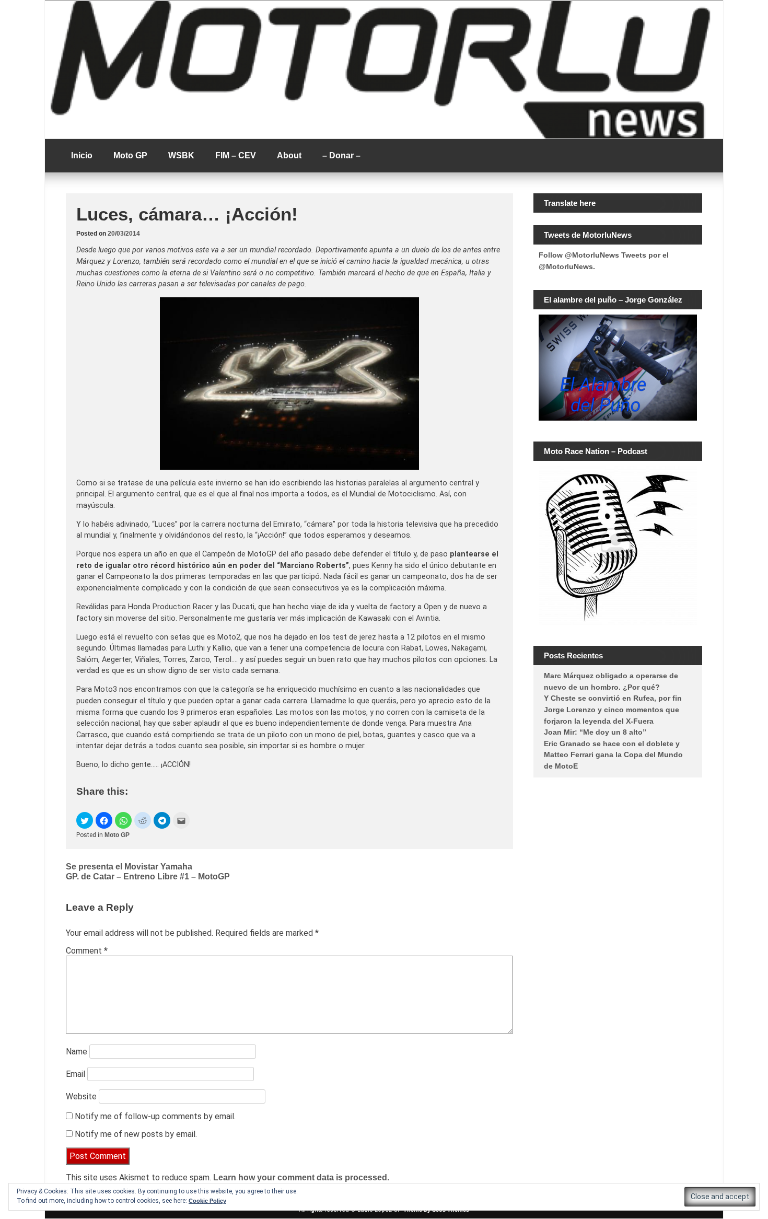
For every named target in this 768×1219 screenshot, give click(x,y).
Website (81, 1096)
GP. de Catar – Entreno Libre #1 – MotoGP (148, 876)
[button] (84, 820)
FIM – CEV (235, 155)
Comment (87, 951)
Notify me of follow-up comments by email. (155, 1116)
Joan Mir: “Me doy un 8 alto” (595, 732)
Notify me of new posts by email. (136, 1134)
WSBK (181, 155)
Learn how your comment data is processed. (301, 1177)
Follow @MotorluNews (579, 255)
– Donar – (341, 155)
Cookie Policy (207, 1201)
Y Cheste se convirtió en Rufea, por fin (613, 698)
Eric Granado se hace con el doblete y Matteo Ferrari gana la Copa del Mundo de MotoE (613, 754)
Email (75, 1074)
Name (76, 1052)
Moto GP (130, 155)
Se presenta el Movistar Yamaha (129, 866)
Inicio (81, 155)
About (289, 155)
